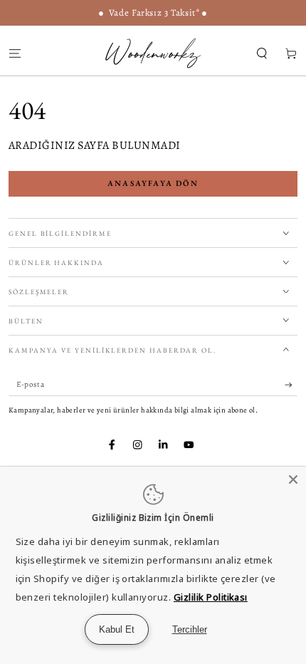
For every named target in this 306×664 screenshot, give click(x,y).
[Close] (293, 479)
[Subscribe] (291, 385)
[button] (262, 53)
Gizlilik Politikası (211, 597)
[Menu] (15, 53)
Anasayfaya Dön (153, 183)
